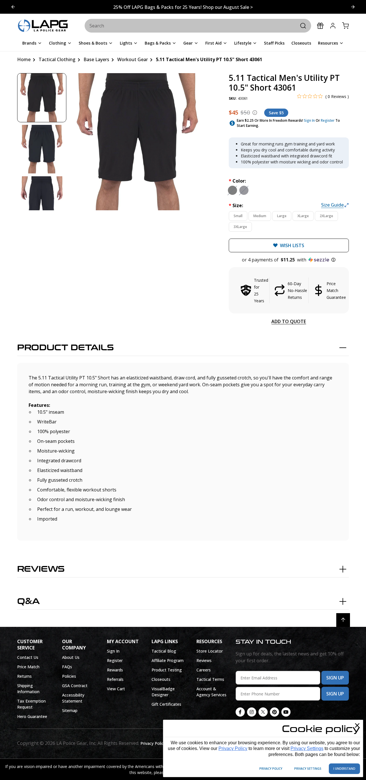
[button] (289, 260)
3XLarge (240, 226)
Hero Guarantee (32, 716)
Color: (237, 181)
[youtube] (286, 712)
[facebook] (240, 712)
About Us (70, 657)
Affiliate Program (168, 660)
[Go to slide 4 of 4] (353, 7)
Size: (236, 205)
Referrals (115, 679)
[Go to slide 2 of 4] (13, 7)
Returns (24, 676)
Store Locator (209, 651)
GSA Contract (74, 685)
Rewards (115, 670)
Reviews (41, 569)
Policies (69, 676)
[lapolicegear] (43, 26)
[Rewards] (320, 25)
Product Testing (167, 670)
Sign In (309, 120)
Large (282, 215)
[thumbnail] (41, 97)
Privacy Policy (232, 748)
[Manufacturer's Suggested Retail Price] (254, 112)
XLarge (303, 215)
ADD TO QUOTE (288, 321)
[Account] (332, 25)
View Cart (116, 688)
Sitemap (69, 710)
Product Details (65, 348)
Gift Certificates (166, 704)
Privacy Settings (307, 748)
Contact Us (27, 657)
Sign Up (335, 678)
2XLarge (326, 215)
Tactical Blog (164, 651)
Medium (259, 215)
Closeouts (161, 679)
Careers (203, 670)
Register (328, 120)
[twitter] (263, 712)
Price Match (28, 666)
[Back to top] (343, 620)
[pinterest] (274, 712)
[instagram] (251, 712)
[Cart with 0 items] (345, 25)
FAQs (67, 666)
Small (238, 215)
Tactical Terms (210, 679)
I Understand (344, 769)
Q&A (28, 601)
